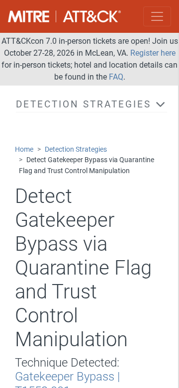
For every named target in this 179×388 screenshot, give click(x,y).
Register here (153, 53)
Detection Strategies (76, 149)
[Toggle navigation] (157, 16)
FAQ (116, 77)
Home (24, 149)
